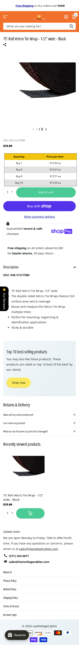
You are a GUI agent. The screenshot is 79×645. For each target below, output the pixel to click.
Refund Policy (9, 589)
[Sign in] (66, 17)
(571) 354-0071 (19, 556)
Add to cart (45, 192)
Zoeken (71, 26)
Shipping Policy (10, 598)
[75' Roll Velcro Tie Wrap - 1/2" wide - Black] (24, 469)
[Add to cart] (30, 513)
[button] (13, 188)
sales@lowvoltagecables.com (38, 549)
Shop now (18, 383)
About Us (7, 572)
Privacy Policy (9, 581)
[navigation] (46, 129)
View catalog (5, 17)
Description (11, 267)
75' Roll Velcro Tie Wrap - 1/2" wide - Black (23, 497)
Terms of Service (11, 606)
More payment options (39, 217)
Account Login (10, 615)
